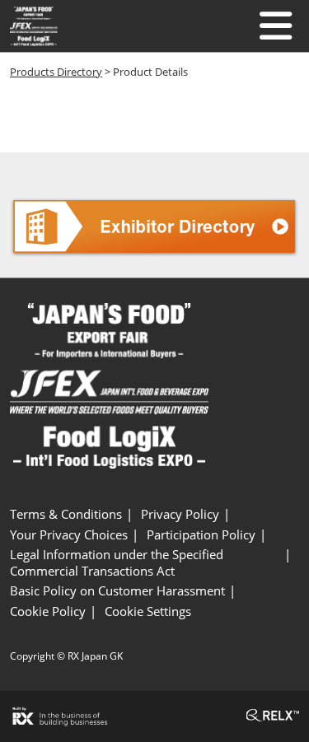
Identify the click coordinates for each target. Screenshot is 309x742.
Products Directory (56, 71)
